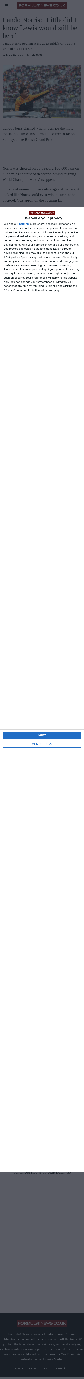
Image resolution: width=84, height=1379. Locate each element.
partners (24, 223)
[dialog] (42, 689)
